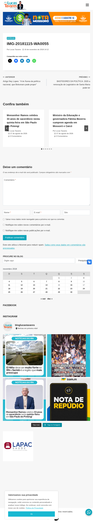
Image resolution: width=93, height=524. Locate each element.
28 (46, 292)
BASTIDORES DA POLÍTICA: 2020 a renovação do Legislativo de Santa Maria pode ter (71, 82)
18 (9, 289)
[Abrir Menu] (87, 4)
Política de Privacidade (34, 508)
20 (34, 289)
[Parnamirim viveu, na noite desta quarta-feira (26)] (68, 355)
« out (43, 299)
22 (59, 289)
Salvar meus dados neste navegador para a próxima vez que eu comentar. (35, 219)
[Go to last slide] (7, 128)
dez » (49, 299)
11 (9, 285)
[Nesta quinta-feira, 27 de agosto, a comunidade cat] (24, 399)
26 (22, 292)
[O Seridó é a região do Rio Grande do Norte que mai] (24, 355)
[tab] (41, 149)
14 (46, 285)
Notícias (11, 38)
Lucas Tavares (15, 49)
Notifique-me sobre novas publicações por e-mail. (27, 230)
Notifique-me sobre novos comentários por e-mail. (28, 225)
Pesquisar (83, 260)
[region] (31, 505)
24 (84, 289)
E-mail (37, 212)
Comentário (10, 180)
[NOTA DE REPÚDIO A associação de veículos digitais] (68, 399)
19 (22, 289)
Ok (31, 514)
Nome (7, 212)
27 (34, 292)
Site (66, 212)
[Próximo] (86, 128)
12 (22, 285)
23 (71, 289)
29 (59, 292)
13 (34, 285)
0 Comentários (16, 136)
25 (9, 292)
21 (46, 289)
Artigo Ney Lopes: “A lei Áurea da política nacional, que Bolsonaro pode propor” (21, 81)
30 (71, 292)
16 (71, 285)
